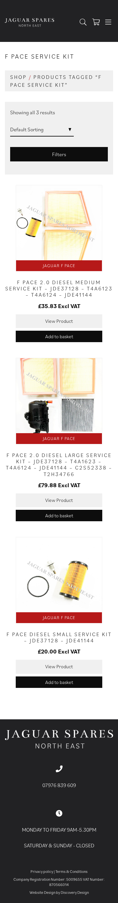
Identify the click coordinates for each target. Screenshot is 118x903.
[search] (84, 22)
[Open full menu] (108, 22)
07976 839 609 (59, 785)
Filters (59, 154)
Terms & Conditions (71, 871)
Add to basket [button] (59, 336)
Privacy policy (41, 871)
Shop (18, 77)
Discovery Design (75, 892)
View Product (59, 321)
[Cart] (97, 22)
